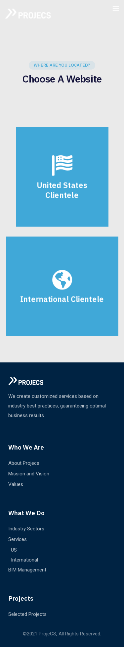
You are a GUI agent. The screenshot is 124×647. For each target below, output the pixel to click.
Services (17, 539)
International (24, 560)
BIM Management (27, 570)
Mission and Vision (28, 474)
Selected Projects (27, 614)
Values (15, 484)
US (14, 550)
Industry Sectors (26, 529)
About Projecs (23, 463)
